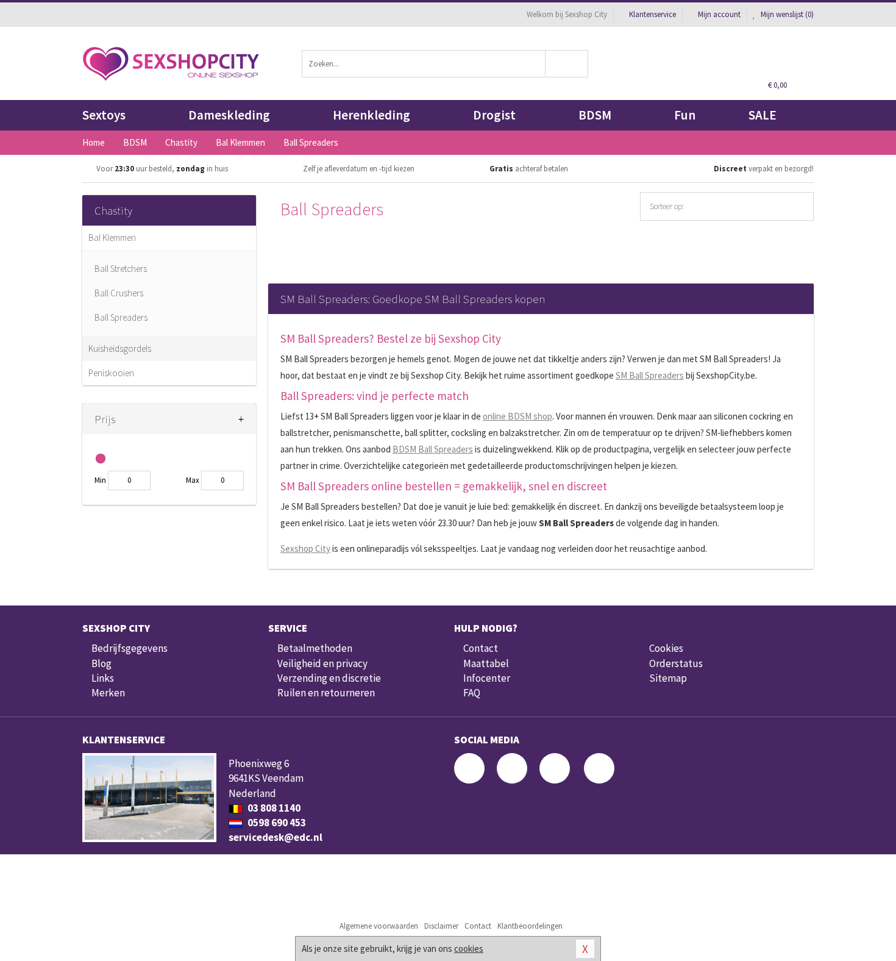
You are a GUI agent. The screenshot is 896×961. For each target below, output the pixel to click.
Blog (101, 663)
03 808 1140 (273, 808)
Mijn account (719, 14)
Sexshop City (305, 548)
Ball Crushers (118, 293)
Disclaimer (441, 926)
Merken (108, 692)
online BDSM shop (517, 416)
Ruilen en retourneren (326, 692)
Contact (480, 648)
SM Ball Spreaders (650, 375)
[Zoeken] (567, 63)
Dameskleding (229, 115)
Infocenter (486, 678)
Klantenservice (652, 14)
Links (102, 678)
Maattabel (486, 663)
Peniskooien (111, 373)
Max (192, 480)
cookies (468, 948)
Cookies (666, 648)
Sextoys (104, 115)
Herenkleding (371, 115)
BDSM (594, 115)
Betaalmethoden (314, 648)
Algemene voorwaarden (379, 926)
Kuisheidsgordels (119, 348)
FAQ (471, 692)
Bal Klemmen (112, 237)
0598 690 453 (276, 822)
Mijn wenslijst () (786, 14)
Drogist (494, 115)
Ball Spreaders (121, 317)
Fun (684, 115)
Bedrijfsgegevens (129, 648)
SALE (762, 115)
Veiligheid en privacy (322, 663)
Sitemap (668, 678)
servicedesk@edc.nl (275, 837)
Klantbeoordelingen (530, 926)
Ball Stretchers (120, 268)
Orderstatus (676, 663)
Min (100, 480)
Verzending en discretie (329, 678)
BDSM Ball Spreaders (433, 449)
